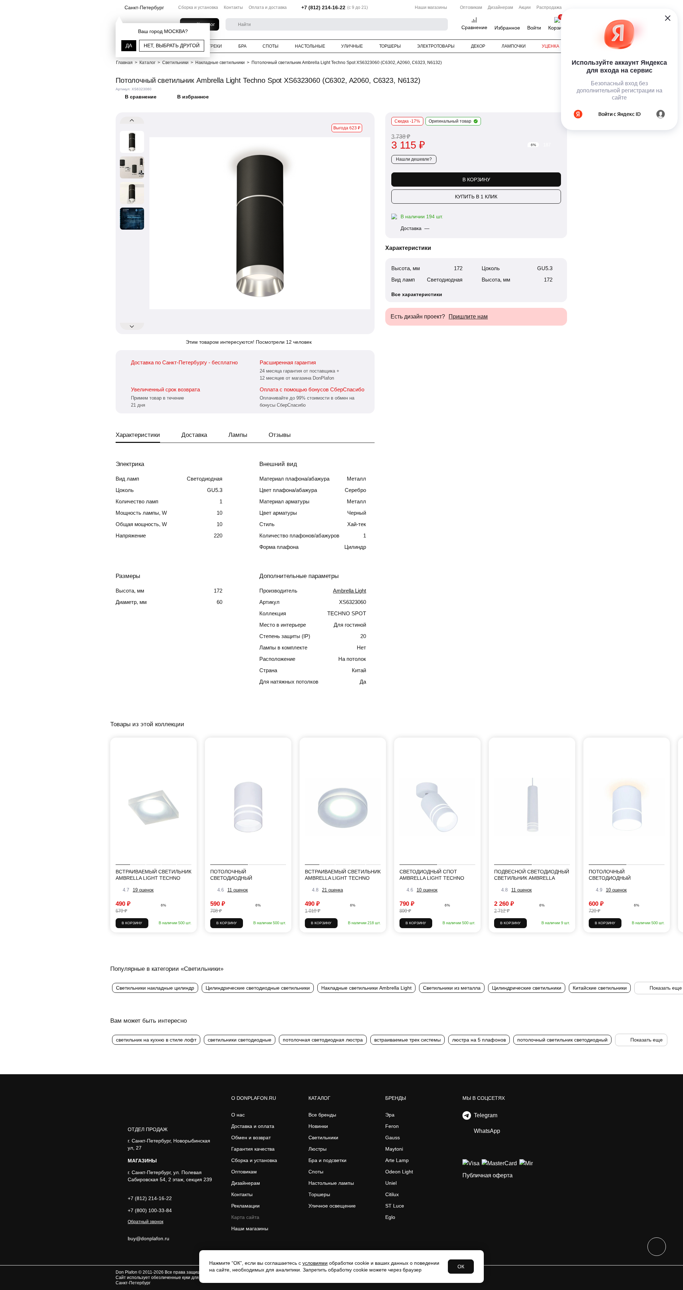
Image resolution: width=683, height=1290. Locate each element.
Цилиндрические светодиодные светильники (258, 988)
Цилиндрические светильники (526, 988)
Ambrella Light (349, 591)
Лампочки (514, 46)
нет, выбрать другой (172, 45)
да (129, 45)
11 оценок (237, 890)
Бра (242, 46)
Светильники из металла (452, 988)
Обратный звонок (145, 1221)
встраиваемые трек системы (407, 1040)
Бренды (395, 1098)
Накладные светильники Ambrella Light (366, 988)
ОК (460, 1266)
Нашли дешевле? (414, 159)
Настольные (310, 46)
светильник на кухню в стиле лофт (156, 1040)
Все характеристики (416, 294)
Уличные (352, 46)
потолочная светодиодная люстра (323, 1040)
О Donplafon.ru (253, 1098)
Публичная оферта (487, 1175)
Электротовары (436, 46)
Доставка (194, 435)
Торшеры (390, 46)
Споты (271, 46)
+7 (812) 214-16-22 (323, 7)
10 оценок (427, 890)
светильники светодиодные (239, 1040)
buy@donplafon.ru (148, 1238)
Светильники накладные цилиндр (155, 988)
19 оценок (143, 890)
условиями (315, 1263)
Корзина (557, 28)
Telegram (484, 1115)
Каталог (319, 1098)
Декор (478, 46)
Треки (215, 46)
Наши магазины (431, 7)
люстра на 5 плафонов (479, 1040)
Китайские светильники (600, 988)
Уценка (550, 46)
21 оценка (332, 890)
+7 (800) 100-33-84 (150, 1210)
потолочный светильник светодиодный (562, 1040)
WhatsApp (485, 1131)
